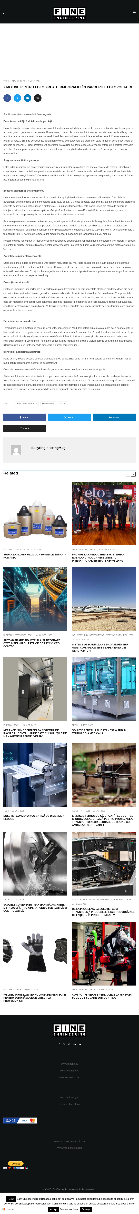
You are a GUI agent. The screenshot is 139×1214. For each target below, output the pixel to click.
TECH (6, 81)
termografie (48, 403)
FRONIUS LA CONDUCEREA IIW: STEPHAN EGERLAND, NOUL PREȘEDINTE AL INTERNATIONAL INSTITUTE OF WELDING (98, 557)
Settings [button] (86, 1209)
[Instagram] (69, 1044)
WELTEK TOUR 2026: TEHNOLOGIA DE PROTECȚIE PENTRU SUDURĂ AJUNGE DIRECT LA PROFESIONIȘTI (34, 997)
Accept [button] (53, 1209)
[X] (64, 1044)
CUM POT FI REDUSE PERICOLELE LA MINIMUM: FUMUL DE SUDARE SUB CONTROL (102, 996)
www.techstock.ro (70, 1104)
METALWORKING (80, 549)
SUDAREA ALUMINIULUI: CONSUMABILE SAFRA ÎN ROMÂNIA (34, 556)
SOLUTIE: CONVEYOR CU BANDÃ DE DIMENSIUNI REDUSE (34, 817)
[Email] (38, 98)
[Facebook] (59, 1044)
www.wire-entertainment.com (69, 1141)
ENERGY (7, 725)
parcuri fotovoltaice (27, 403)
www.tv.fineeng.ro (69, 1097)
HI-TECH (7, 635)
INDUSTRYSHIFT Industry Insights (103, 635)
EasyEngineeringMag (48, 448)
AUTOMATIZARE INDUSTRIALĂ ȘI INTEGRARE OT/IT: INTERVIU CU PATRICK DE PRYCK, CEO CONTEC (32, 643)
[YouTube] (74, 1044)
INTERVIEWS (19, 635)
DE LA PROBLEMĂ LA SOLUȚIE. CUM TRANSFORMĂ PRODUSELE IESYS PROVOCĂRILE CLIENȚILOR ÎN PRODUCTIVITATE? (103, 911)
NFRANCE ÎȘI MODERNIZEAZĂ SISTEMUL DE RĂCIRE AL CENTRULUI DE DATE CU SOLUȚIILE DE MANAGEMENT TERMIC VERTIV (35, 733)
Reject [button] (11, 1199)
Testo (63, 403)
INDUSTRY (8, 549)
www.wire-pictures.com (70, 1147)
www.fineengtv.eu (69, 1070)
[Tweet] (17, 98)
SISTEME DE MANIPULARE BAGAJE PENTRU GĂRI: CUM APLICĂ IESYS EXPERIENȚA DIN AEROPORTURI (100, 647)
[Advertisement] (69, 49)
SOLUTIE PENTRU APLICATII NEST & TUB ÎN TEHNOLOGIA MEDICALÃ (99, 732)
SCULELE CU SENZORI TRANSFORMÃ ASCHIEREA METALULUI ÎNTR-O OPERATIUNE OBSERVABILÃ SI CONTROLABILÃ (35, 907)
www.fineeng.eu (69, 1063)
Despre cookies (69, 1209)
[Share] (7, 98)
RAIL (125, 635)
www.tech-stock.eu (69, 1077)
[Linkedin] (79, 1044)
